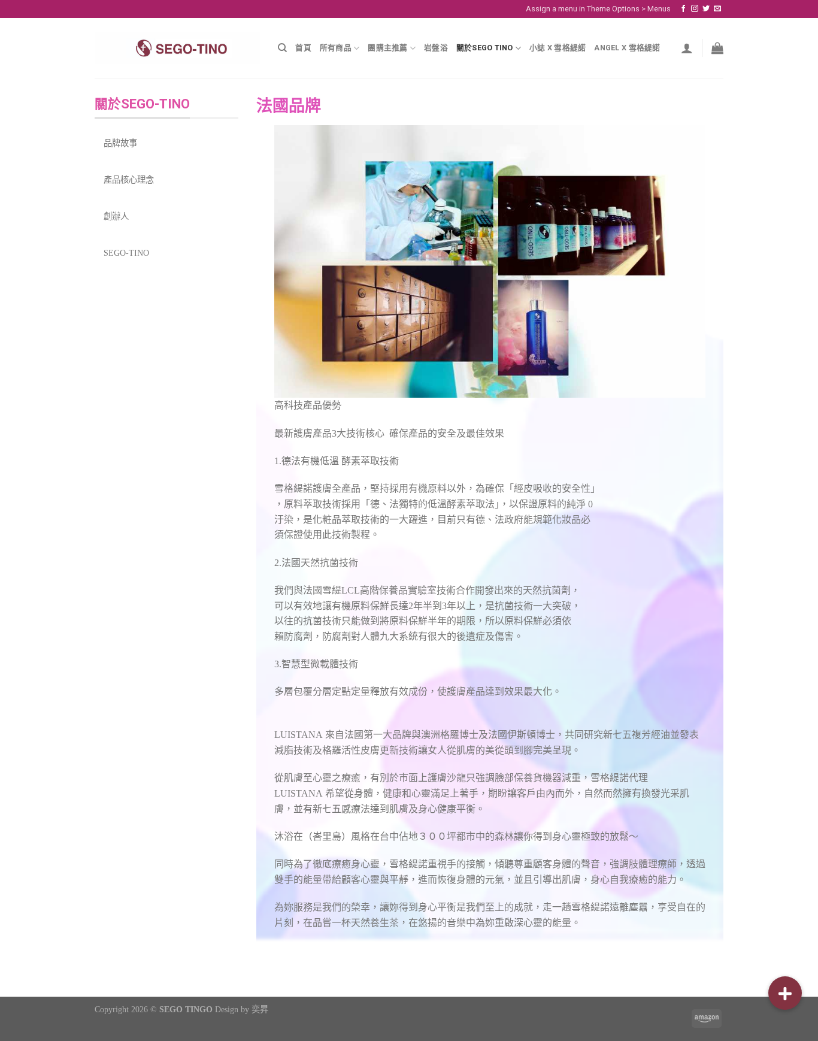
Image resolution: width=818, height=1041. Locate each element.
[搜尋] (282, 48)
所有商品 (336, 47)
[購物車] (717, 48)
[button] (785, 993)
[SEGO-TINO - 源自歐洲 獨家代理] (177, 47)
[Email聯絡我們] (717, 9)
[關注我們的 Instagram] (694, 9)
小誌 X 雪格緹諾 (557, 47)
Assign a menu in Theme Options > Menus (598, 8)
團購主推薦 (387, 47)
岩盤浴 (436, 47)
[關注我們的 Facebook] (683, 9)
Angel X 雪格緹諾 (627, 47)
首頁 (303, 47)
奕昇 (260, 1009)
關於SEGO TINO (484, 47)
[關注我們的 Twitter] (706, 9)
